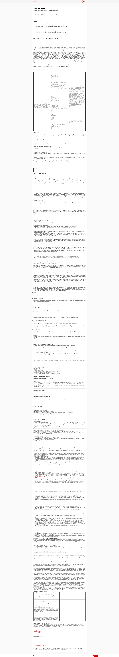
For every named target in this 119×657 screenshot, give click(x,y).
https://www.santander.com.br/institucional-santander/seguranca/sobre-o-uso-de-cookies (49, 140)
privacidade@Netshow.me (40, 476)
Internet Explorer (38, 632)
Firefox (36, 627)
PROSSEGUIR (95, 655)
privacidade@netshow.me (39, 645)
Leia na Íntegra (52, 655)
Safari (36, 630)
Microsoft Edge (38, 631)
